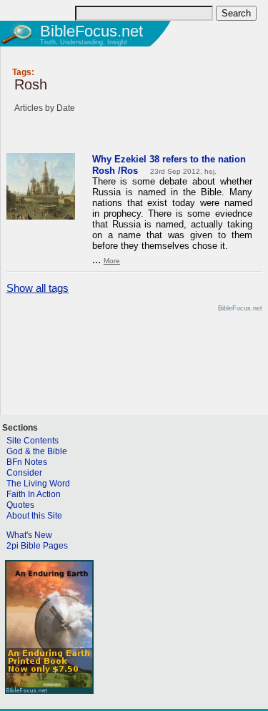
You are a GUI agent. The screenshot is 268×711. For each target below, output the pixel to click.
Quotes (20, 505)
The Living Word (38, 484)
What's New (29, 535)
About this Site (34, 516)
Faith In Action (33, 494)
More (112, 261)
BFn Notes (26, 462)
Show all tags (37, 288)
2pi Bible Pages (37, 546)
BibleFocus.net (91, 31)
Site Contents (32, 441)
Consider (24, 473)
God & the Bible (36, 451)
